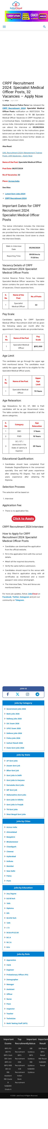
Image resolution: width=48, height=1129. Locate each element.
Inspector (11, 1009)
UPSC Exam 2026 (14, 728)
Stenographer (12, 979)
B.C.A (9, 937)
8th (8, 913)
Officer (9, 994)
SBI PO (8, 1052)
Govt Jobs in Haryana (15, 780)
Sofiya (7, 100)
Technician (11, 1018)
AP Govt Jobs (12, 761)
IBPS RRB (8, 1065)
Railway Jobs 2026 (14, 718)
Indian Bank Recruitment (20, 1079)
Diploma (10, 908)
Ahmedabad (12, 832)
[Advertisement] (24, 56)
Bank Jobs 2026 (13, 714)
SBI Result (43, 1048)
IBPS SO (8, 1062)
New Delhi (11, 871)
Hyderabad (11, 856)
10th (8, 903)
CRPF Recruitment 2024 (13, 108)
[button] (44, 26)
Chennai (10, 851)
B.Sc (8, 947)
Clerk (9, 965)
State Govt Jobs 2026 (15, 748)
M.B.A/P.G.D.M (13, 932)
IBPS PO (8, 1048)
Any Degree (11, 893)
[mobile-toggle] (4, 26)
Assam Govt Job (13, 765)
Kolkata (10, 861)
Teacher (10, 1013)
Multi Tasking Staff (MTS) (17, 1023)
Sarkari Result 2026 (15, 743)
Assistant (10, 989)
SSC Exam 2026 (13, 723)
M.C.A (9, 942)
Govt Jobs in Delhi (14, 775)
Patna (9, 876)
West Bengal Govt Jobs (16, 814)
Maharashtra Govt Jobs (16, 795)
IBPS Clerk (8, 1055)
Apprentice (11, 960)
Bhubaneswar (12, 842)
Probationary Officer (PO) (17, 974)
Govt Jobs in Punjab (15, 804)
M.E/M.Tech (11, 918)
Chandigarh (11, 846)
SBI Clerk (8, 1059)
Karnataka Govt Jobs (15, 785)
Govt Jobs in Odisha (15, 800)
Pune (9, 881)
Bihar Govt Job (13, 770)
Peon (9, 1004)
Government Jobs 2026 (16, 709)
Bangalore (11, 837)
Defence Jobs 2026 (14, 733)
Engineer (10, 970)
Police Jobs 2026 (13, 738)
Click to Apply (23, 518)
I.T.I (8, 928)
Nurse (9, 999)
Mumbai (10, 866)
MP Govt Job (12, 790)
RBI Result (43, 1059)
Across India (13, 181)
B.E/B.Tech (11, 898)
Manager (10, 984)
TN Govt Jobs (12, 809)
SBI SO (8, 1069)
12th (8, 923)
